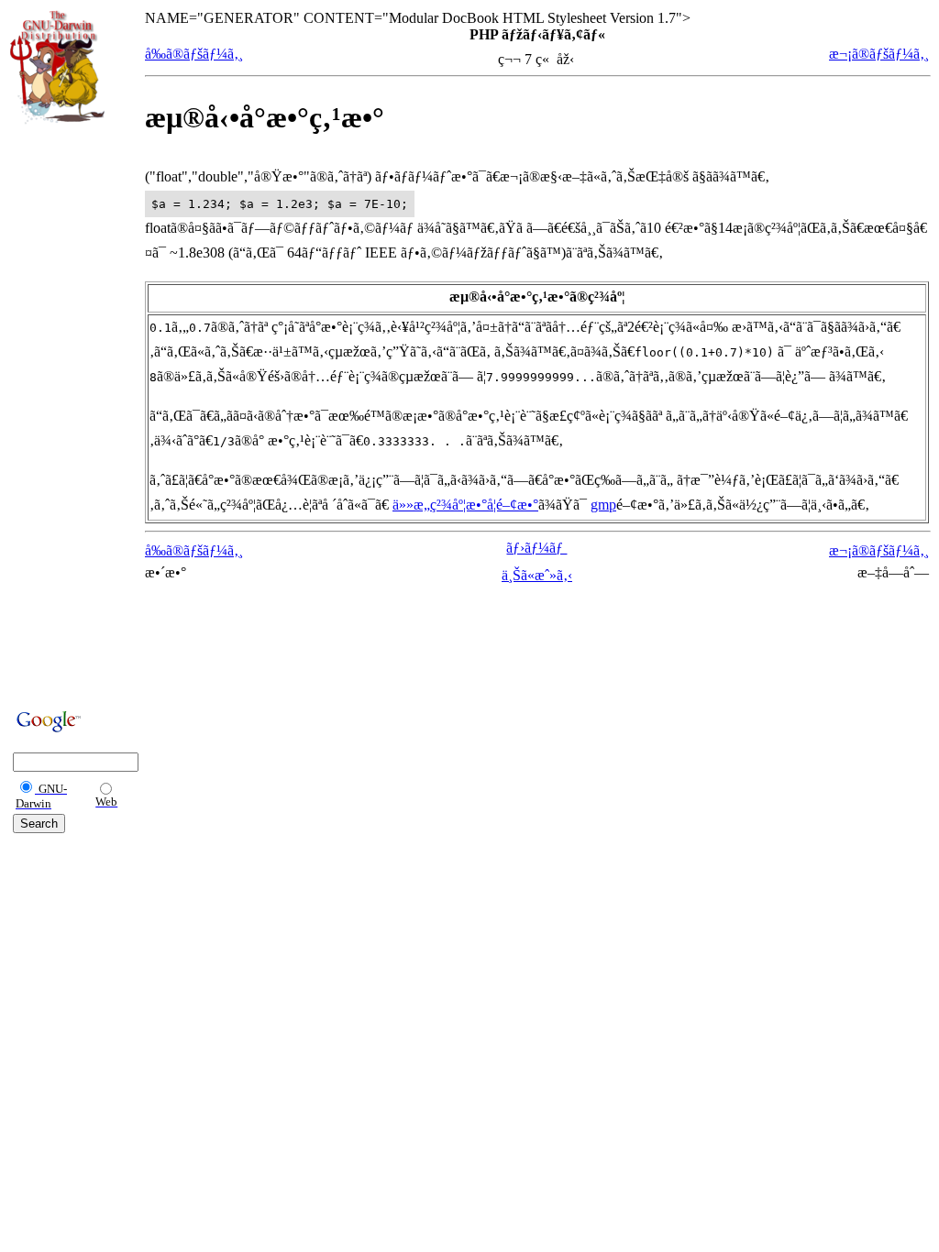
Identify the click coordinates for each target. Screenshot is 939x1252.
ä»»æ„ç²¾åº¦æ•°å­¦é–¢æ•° (465, 504)
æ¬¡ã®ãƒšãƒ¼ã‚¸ (879, 53)
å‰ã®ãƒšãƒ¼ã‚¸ (194, 53)
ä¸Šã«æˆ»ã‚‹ (537, 575)
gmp (603, 504)
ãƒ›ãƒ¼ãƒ (536, 547)
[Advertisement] (65, 414)
